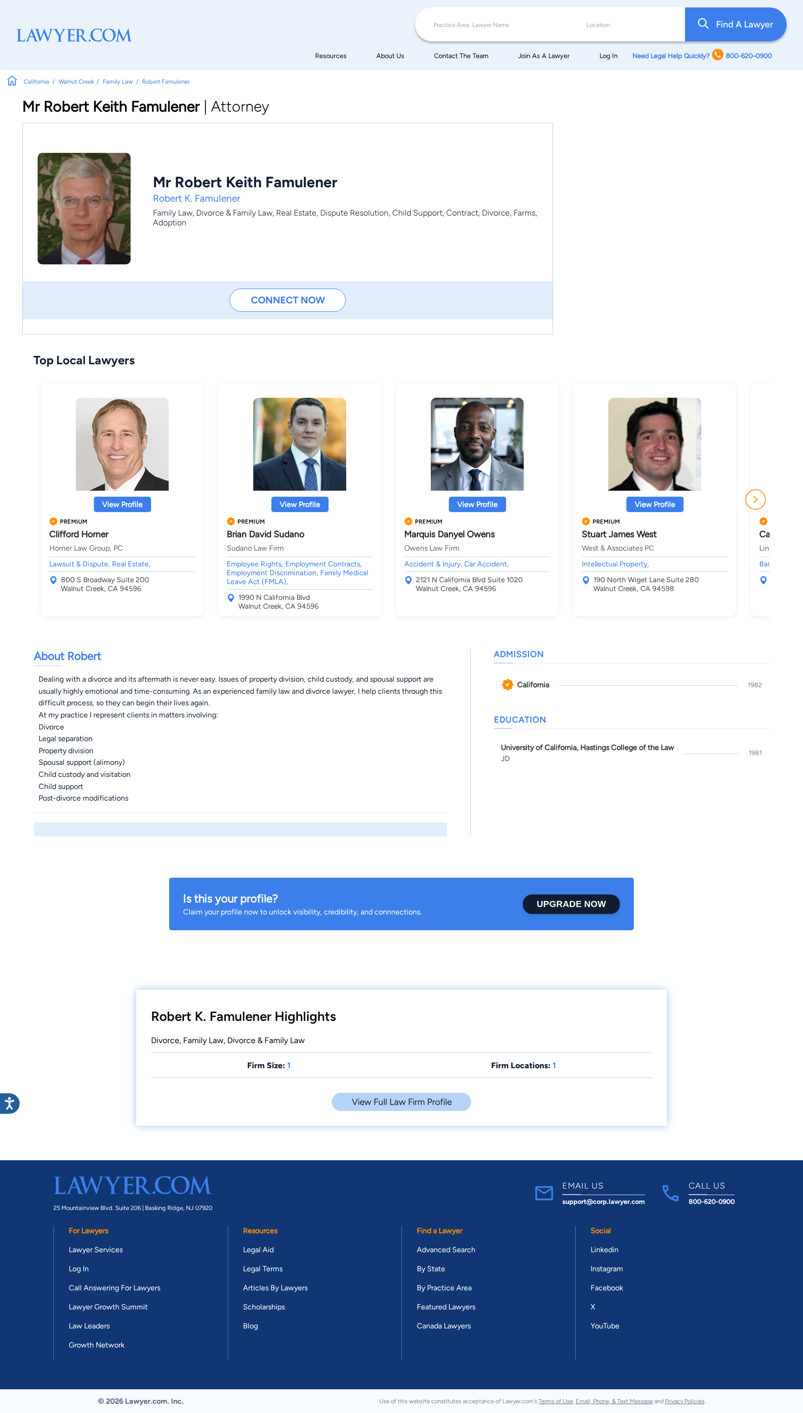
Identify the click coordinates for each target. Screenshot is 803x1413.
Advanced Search (446, 1249)
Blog (250, 1325)
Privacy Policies (684, 1401)
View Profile (122, 504)
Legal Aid (258, 1249)
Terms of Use (556, 1401)
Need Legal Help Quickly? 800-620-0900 (702, 56)
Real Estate (296, 212)
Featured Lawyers (446, 1306)
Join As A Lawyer (544, 56)
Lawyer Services (96, 1249)
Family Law (172, 212)
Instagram (607, 1268)
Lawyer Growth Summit (108, 1306)
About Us (390, 56)
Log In (608, 56)
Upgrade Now (571, 904)
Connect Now (288, 300)
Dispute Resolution (354, 212)
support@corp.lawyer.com (603, 1201)
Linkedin (605, 1249)
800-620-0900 (712, 1201)
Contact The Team (461, 56)
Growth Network (97, 1345)
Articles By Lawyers (275, 1287)
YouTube (605, 1325)
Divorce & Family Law (234, 212)
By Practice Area (444, 1287)
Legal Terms (263, 1268)
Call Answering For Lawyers (114, 1287)
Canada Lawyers (444, 1325)
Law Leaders (89, 1325)
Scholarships (264, 1306)
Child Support (417, 212)
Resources (331, 56)
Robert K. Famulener (196, 198)
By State (431, 1268)
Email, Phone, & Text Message (614, 1401)
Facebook (607, 1287)
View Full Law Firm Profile (402, 1102)
